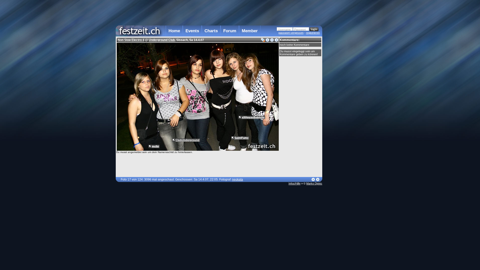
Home (174, 30)
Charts (211, 30)
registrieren (313, 32)
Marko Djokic (314, 183)
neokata (237, 179)
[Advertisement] (344, 101)
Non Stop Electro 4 (131, 40)
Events (192, 30)
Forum (229, 30)
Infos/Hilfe (294, 183)
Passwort (300, 29)
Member (250, 30)
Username (284, 29)
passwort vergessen (291, 32)
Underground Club (162, 40)
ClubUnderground (188, 140)
